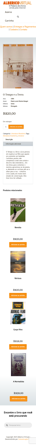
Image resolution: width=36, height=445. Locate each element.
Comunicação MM (24, 439)
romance (21, 136)
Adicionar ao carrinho (16, 126)
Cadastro (14, 29)
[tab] (18, 139)
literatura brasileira (10, 136)
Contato (23, 29)
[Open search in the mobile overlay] (18, 16)
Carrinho (9, 20)
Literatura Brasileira (18, 134)
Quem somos (6, 26)
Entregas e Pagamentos (25, 26)
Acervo (8, 12)
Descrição (9, 140)
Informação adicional (13, 144)
